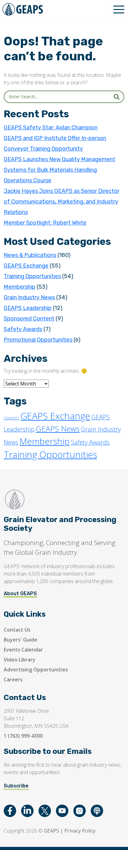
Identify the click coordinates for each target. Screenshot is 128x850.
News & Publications (30, 255)
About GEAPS (20, 593)
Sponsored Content (29, 318)
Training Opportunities (32, 276)
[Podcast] (97, 811)
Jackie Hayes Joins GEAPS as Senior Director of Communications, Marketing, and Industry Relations (61, 202)
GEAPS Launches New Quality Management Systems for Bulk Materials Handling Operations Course (59, 170)
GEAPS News (58, 428)
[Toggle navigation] (118, 9)
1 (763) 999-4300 (23, 735)
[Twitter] (45, 811)
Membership (19, 286)
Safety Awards (23, 329)
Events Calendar (23, 649)
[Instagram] (79, 811)
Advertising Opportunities (36, 669)
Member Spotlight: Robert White (45, 222)
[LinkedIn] (27, 811)
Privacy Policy (79, 830)
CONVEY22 (11, 418)
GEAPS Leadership (28, 308)
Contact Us (17, 629)
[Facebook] (10, 811)
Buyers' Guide (20, 639)
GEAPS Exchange (26, 265)
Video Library (19, 659)
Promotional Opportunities (38, 339)
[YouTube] (62, 811)
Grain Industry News (29, 297)
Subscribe (16, 786)
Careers (13, 679)
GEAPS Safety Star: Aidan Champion (51, 127)
